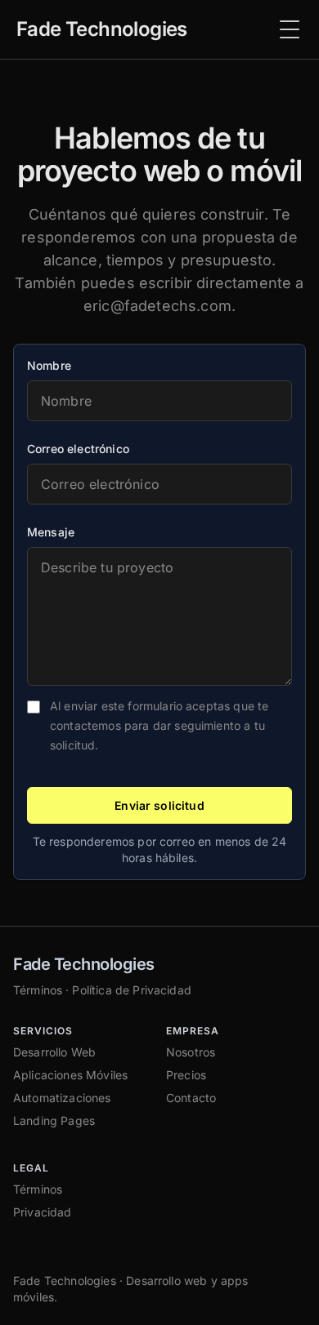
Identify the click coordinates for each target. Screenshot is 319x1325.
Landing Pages (54, 1120)
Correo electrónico (78, 449)
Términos (37, 990)
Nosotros (190, 1052)
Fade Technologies (84, 964)
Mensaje (50, 532)
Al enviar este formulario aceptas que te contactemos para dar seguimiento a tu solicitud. (159, 725)
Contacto (191, 1098)
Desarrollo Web (54, 1052)
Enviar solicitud (159, 805)
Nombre (49, 365)
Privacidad (42, 1212)
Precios (186, 1075)
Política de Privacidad (131, 990)
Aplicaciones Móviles (70, 1075)
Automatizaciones (62, 1098)
